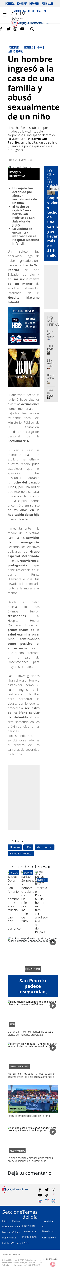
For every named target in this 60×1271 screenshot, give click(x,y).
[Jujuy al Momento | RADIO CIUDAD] (53, 1201)
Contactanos (49, 1237)
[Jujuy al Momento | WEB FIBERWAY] (40, 1201)
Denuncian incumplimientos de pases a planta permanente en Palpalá (30, 1033)
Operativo (28, 872)
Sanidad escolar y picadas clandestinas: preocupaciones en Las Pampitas (30, 1159)
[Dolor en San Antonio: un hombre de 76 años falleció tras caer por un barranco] (12, 876)
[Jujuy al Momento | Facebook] (2, 29)
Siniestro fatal (43, 880)
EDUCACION (28, 1225)
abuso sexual (44, 847)
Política (10, 3)
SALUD (25, 1242)
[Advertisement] (30, 797)
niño (28, 847)
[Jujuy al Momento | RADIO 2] (47, 1201)
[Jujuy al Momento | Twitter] (9, 29)
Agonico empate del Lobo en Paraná (29, 1115)
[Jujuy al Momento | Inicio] (57, 1211)
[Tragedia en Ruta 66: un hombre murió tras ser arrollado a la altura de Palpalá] (39, 884)
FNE (14, 1237)
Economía (22, 3)
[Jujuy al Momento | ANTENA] (53, 1195)
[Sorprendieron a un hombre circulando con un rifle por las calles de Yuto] (25, 876)
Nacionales (8, 1226)
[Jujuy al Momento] (15, 1191)
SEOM (12, 1024)
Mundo (6, 1232)
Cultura (16, 1232)
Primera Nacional (18, 1108)
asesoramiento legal (19, 1066)
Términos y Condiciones (11, 1254)
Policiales (47, 3)
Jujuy (4, 1221)
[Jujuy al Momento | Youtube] (22, 29)
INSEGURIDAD (29, 1237)
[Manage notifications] (52, 1264)
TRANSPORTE (29, 1231)
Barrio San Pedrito (20, 853)
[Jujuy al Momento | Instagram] (15, 29)
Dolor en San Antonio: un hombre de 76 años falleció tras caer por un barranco (14, 904)
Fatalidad (14, 872)
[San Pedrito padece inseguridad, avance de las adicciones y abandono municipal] (33, 956)
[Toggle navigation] (4, 15)
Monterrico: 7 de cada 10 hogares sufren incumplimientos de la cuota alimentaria (31, 1075)
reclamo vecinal (32, 969)
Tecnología (17, 1243)
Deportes (34, 3)
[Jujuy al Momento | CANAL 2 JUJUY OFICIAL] (47, 1195)
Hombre (15, 847)
